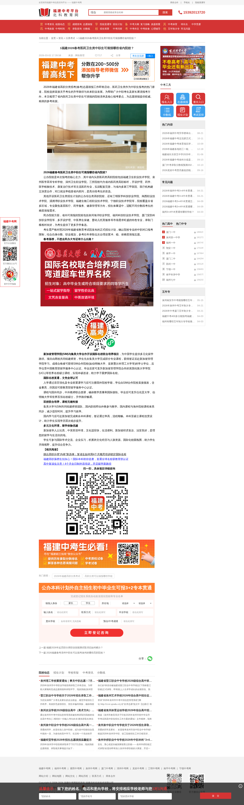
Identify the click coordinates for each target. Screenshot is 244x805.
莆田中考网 (76, 768)
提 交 (215, 796)
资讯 (60, 38)
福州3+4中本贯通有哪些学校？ (178, 212)
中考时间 (60, 28)
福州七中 (170, 280)
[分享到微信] (149, 658)
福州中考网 (60, 768)
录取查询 (77, 28)
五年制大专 (174, 28)
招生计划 (117, 24)
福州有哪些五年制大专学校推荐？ (178, 321)
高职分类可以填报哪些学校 (99, 576)
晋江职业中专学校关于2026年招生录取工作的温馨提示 (68, 695)
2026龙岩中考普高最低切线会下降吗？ (178, 170)
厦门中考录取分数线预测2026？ (178, 165)
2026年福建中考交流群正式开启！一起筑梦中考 (178, 138)
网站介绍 (43, 776)
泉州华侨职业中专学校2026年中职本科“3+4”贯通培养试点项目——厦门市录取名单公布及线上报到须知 (125, 739)
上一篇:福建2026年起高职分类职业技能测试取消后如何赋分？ (71, 647)
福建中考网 (44, 768)
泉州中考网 (91, 768)
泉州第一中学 (173, 237)
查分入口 (198, 102)
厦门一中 (170, 232)
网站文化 (70, 776)
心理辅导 (155, 28)
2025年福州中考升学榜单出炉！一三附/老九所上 (178, 133)
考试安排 (198, 114)
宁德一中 (170, 269)
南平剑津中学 (173, 274)
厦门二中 (170, 258)
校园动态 (60, 24)
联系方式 (96, 776)
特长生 (184, 24)
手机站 (187, 2)
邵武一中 (170, 264)
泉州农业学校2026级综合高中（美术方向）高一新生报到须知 (68, 710)
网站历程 (83, 776)
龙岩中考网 (138, 768)
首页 (53, 38)
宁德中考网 (185, 768)
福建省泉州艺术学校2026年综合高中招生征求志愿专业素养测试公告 (125, 695)
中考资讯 (49, 24)
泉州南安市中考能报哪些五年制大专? (178, 300)
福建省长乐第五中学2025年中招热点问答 (178, 154)
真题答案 (155, 24)
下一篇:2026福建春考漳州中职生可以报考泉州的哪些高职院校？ (72, 652)
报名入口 (167, 102)
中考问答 (117, 28)
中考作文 (134, 28)
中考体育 (172, 24)
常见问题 (185, 28)
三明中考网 (154, 768)
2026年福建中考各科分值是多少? (178, 159)
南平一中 (170, 253)
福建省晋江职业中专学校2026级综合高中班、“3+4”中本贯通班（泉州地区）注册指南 (125, 680)
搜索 (165, 12)
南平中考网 (169, 768)
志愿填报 (87, 24)
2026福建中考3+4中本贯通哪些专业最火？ (178, 206)
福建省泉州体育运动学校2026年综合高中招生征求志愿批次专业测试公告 (125, 710)
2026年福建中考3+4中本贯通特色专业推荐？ (178, 196)
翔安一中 (170, 248)
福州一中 (170, 242)
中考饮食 (145, 28)
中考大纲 (134, 24)
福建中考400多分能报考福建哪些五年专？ (178, 316)
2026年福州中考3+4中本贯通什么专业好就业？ (178, 190)
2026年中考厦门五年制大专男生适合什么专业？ (178, 311)
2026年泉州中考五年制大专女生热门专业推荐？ (178, 305)
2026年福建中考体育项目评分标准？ (178, 143)
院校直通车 (200, 2)
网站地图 (56, 776)
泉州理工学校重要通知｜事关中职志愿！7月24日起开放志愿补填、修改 (68, 680)
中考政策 (49, 28)
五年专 (166, 291)
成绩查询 (77, 24)
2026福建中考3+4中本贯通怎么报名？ (178, 201)
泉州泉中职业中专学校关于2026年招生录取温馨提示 (125, 725)
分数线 (86, 28)
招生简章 (104, 28)
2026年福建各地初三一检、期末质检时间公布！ (178, 149)
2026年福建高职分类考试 (67, 576)
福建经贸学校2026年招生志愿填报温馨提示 (66, 739)
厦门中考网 (107, 768)
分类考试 (70, 38)
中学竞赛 (196, 24)
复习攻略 (145, 24)
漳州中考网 (122, 768)
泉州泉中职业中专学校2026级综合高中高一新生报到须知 (68, 725)
